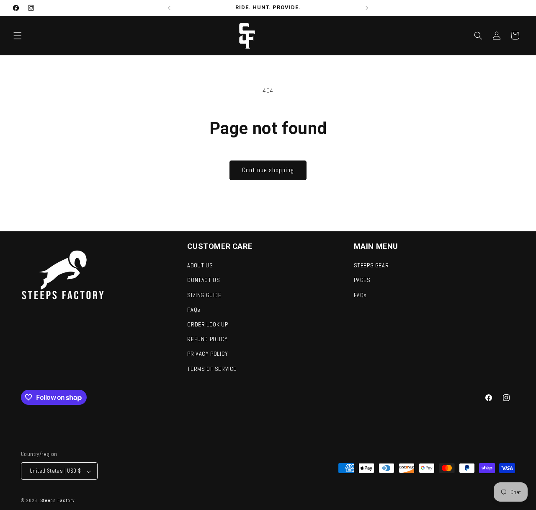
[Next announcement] (367, 8)
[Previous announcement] (169, 8)
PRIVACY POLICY (207, 354)
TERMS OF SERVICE (212, 369)
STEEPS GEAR (371, 265)
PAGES (362, 280)
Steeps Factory (57, 501)
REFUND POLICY (207, 339)
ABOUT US (200, 265)
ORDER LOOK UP (207, 324)
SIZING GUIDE (204, 295)
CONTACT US (203, 280)
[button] (17, 35)
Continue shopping (268, 170)
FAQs (193, 309)
